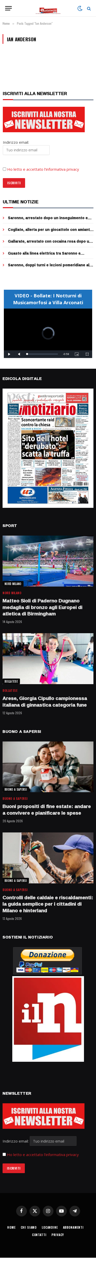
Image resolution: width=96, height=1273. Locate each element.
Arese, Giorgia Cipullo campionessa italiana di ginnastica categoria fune (45, 701)
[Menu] (8, 8)
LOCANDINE (50, 1227)
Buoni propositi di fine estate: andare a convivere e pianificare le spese (47, 809)
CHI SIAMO (29, 1227)
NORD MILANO (13, 584)
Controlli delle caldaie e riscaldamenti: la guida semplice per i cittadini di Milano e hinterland (48, 904)
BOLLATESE (11, 681)
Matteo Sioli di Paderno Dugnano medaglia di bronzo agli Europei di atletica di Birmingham (42, 607)
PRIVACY (57, 1234)
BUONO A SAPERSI (16, 789)
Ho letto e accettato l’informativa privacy (43, 169)
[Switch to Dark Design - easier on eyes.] (80, 8)
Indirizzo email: (16, 1141)
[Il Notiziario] (48, 8)
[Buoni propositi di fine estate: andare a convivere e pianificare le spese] (48, 766)
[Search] (88, 8)
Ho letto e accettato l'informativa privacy (43, 1154)
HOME (11, 1227)
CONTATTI (39, 1234)
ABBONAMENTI (73, 1227)
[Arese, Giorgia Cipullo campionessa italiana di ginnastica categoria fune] (48, 658)
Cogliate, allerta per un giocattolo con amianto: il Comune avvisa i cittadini (50, 232)
